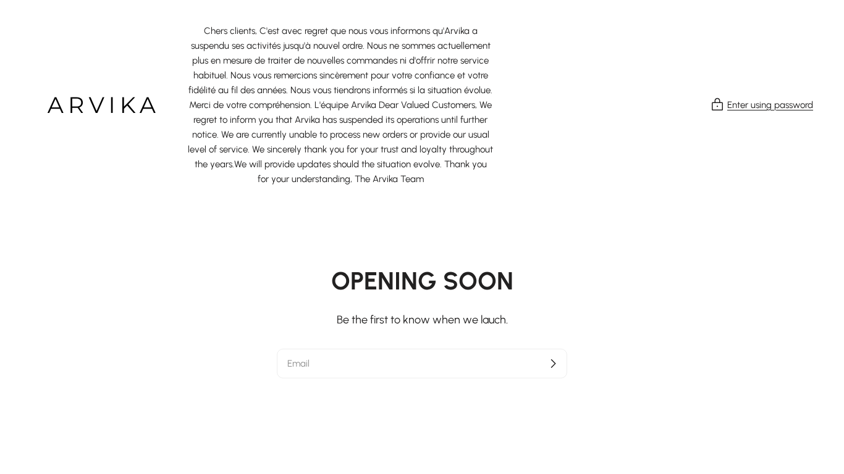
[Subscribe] (553, 363)
